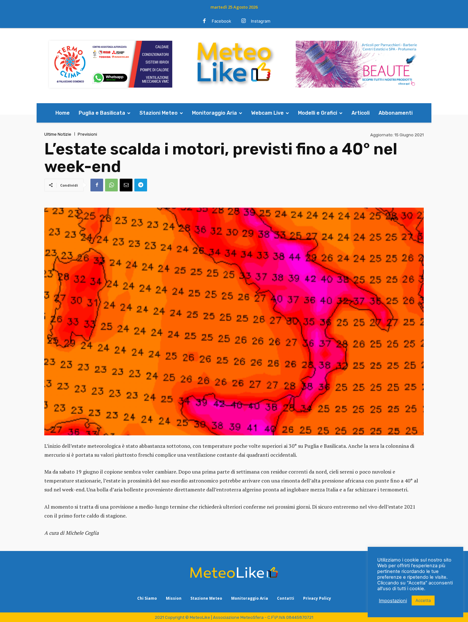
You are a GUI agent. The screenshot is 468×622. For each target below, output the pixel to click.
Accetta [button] (423, 600)
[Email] (126, 185)
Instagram (260, 21)
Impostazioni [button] (393, 601)
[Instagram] (243, 21)
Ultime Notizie (57, 134)
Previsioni (87, 134)
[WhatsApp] (111, 185)
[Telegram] (140, 185)
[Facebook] (204, 21)
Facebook (221, 21)
